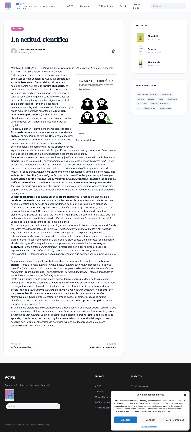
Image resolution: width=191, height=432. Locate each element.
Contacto (99, 391)
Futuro (151, 99)
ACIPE (70, 6)
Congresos (85, 6)
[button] (185, 394)
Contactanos (141, 386)
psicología (142, 104)
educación (172, 99)
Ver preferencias (175, 419)
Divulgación (166, 94)
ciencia (140, 99)
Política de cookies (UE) (106, 407)
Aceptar (125, 419)
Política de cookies (149, 427)
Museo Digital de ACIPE (106, 397)
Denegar (150, 419)
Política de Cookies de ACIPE (109, 402)
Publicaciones (105, 6)
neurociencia (165, 108)
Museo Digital (137, 6)
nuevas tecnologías (159, 104)
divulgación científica (147, 94)
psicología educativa (146, 108)
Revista (123, 6)
